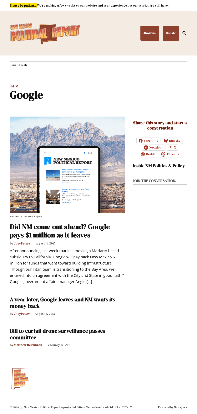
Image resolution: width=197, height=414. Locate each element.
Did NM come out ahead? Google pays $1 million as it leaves (60, 231)
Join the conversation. (154, 180)
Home (13, 64)
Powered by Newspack (172, 407)
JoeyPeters (22, 243)
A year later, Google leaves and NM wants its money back (62, 303)
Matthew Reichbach (28, 345)
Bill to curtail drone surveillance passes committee (57, 334)
